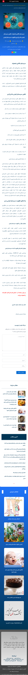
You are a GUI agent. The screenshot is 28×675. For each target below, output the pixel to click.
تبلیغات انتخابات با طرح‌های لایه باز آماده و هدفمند (14, 463)
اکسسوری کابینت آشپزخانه (10, 660)
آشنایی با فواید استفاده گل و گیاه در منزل (14, 544)
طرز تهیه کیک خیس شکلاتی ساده (14, 597)
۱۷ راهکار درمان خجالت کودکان (14, 519)
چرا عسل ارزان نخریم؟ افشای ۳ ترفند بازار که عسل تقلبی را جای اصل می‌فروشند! (10, 402)
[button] (24, 1)
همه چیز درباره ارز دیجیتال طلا (19, 472)
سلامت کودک (16, 5)
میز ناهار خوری (17, 658)
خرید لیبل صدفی (9, 658)
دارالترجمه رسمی (7, 659)
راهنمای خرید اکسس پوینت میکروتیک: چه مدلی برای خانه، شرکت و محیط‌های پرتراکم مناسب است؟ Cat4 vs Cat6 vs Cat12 (14, 457)
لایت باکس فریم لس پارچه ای (17, 659)
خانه (24, 5)
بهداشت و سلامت (20, 5)
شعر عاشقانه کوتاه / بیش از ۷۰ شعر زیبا (14, 623)
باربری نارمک (19, 660)
